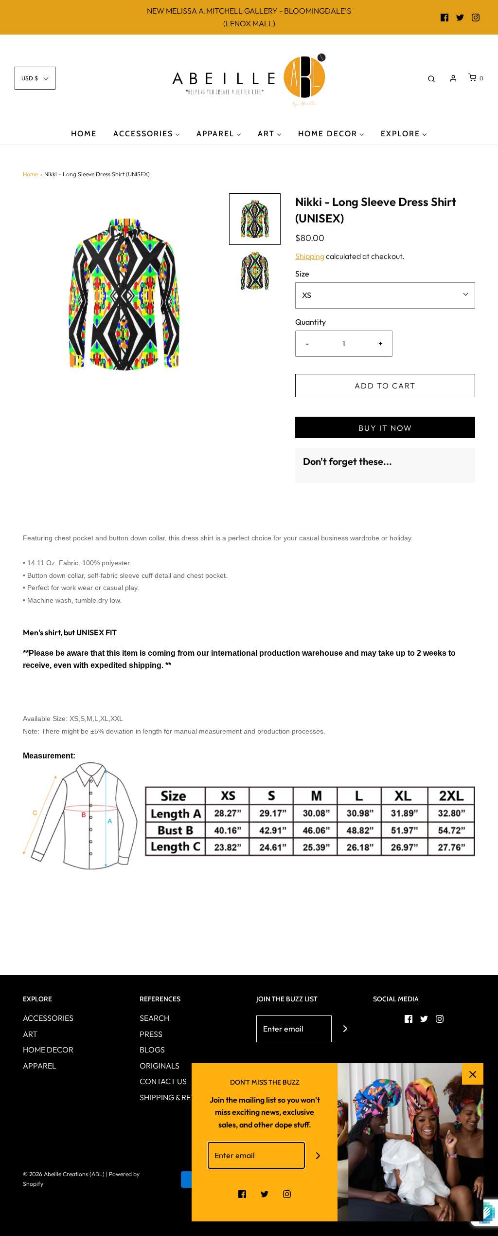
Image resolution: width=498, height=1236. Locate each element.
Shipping (309, 256)
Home (30, 174)
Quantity (310, 322)
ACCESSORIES (48, 1018)
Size (302, 273)
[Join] (345, 1028)
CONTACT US (163, 1081)
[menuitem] (84, 133)
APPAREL (39, 1065)
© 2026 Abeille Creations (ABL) (64, 1174)
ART (30, 1034)
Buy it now (385, 428)
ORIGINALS (159, 1065)
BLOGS (152, 1049)
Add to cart (385, 385)
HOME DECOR (48, 1049)
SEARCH (154, 1018)
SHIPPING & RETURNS (177, 1097)
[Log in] (453, 78)
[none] (255, 219)
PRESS (151, 1034)
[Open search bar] (431, 78)
